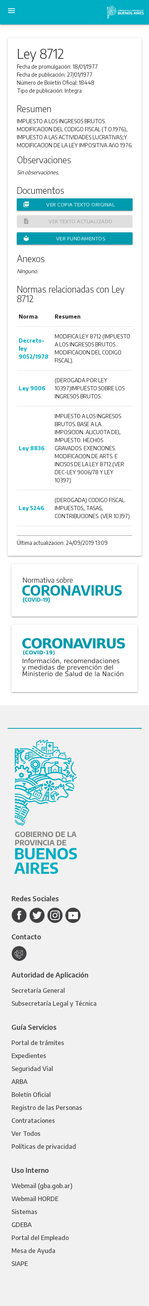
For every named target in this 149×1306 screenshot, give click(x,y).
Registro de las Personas (46, 1107)
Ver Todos (25, 1133)
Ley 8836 (32, 448)
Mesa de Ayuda (33, 1250)
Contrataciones (33, 1120)
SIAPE (19, 1263)
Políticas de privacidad (43, 1146)
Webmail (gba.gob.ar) (42, 1186)
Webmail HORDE (34, 1199)
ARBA (19, 1081)
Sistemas (24, 1212)
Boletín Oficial (31, 1094)
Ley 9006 (32, 388)
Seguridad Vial (32, 1068)
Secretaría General (38, 990)
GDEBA (21, 1225)
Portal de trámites (37, 1043)
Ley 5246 (31, 508)
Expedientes (28, 1056)
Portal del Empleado (40, 1238)
